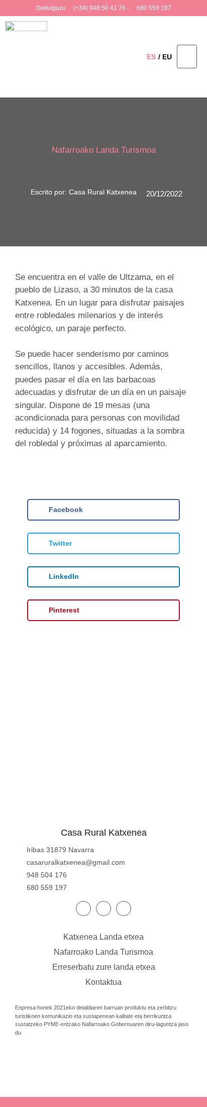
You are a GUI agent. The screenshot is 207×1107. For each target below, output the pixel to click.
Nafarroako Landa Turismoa (104, 150)
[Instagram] (123, 908)
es (151, 57)
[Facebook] (83, 908)
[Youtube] (103, 908)
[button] (187, 56)
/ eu (165, 57)
